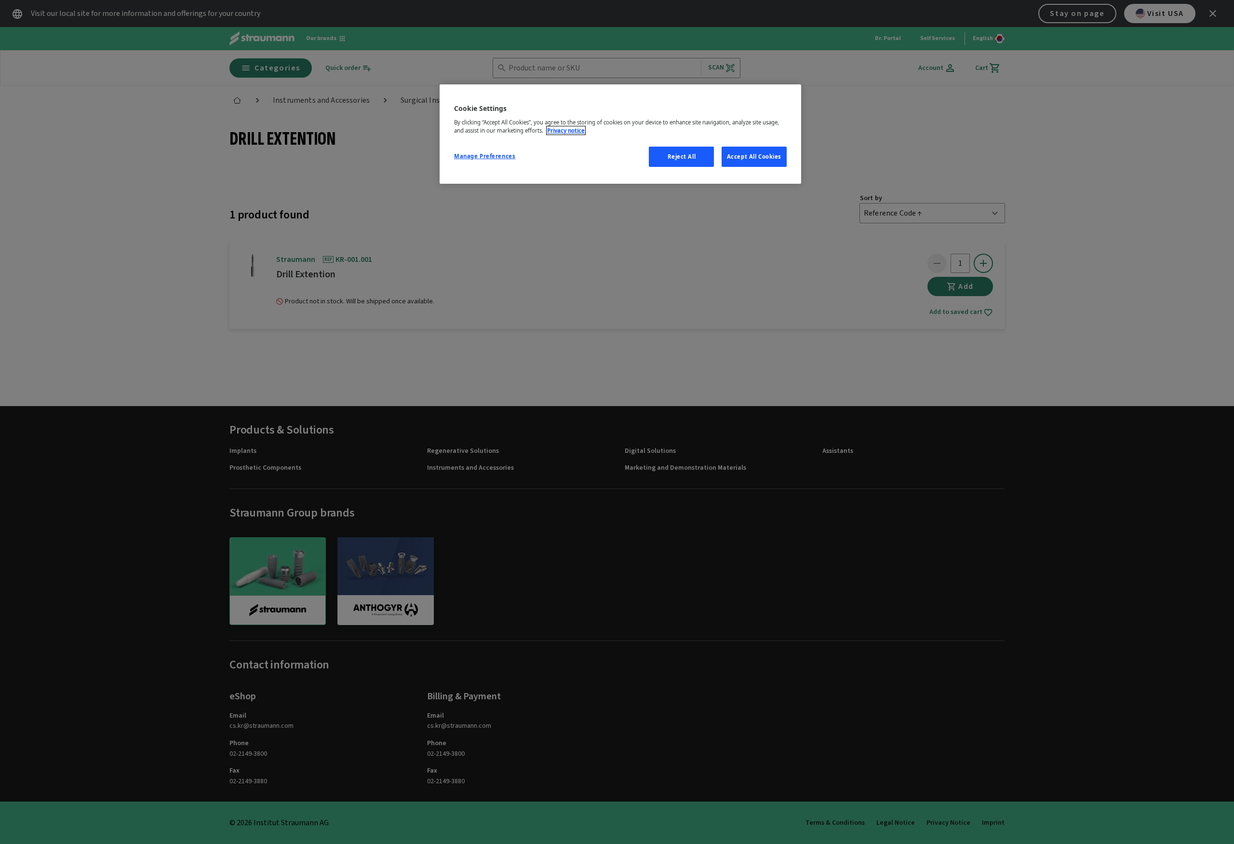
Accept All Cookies (754, 156)
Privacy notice (566, 130)
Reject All (682, 156)
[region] (620, 134)
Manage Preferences (484, 156)
